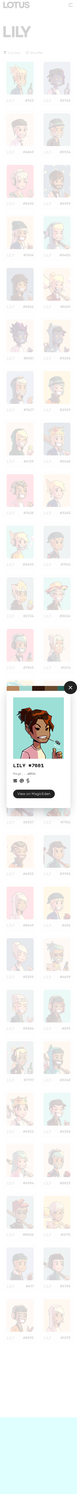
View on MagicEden (34, 793)
